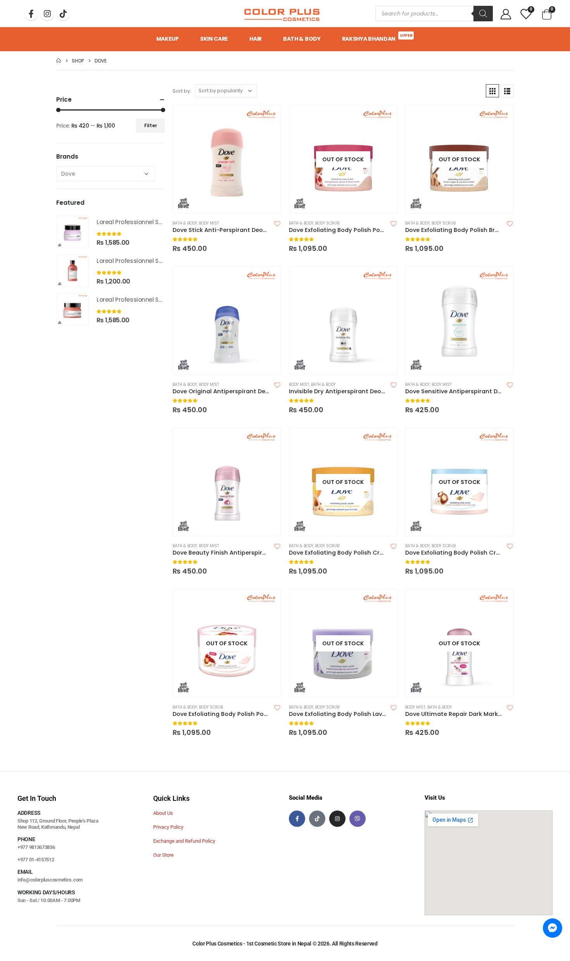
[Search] (483, 13)
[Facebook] (31, 14)
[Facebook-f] (297, 819)
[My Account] (506, 14)
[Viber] (357, 819)
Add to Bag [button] (268, 118)
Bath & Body (302, 39)
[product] (227, 159)
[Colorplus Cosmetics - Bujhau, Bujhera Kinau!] (282, 13)
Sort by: (182, 91)
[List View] (507, 90)
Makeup (167, 39)
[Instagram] (47, 14)
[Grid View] (492, 90)
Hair (255, 39)
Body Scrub (327, 223)
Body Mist (209, 223)
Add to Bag (384, 118)
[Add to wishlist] (277, 223)
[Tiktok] (63, 14)
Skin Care (214, 39)
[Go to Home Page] (58, 61)
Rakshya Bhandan (377, 38)
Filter (150, 125)
